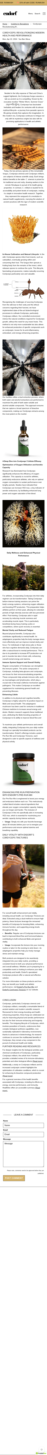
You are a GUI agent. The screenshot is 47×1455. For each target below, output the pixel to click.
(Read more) (37, 1061)
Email (5, 1130)
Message (7, 1139)
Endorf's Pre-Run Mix (25, 987)
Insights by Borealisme (20, 24)
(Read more (7, 1076)
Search (37, 14)
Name (5, 1121)
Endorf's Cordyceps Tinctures (14, 990)
